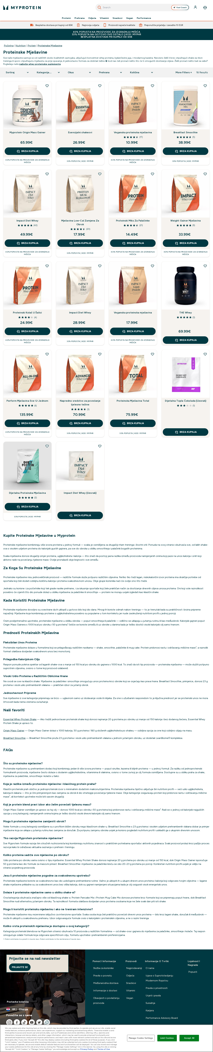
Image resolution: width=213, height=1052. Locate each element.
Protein (32, 45)
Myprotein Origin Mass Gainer (28, 132)
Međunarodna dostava (105, 983)
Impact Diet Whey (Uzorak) (80, 493)
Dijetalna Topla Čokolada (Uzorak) (185, 400)
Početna (9, 45)
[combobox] (142, 7)
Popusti (192, 971)
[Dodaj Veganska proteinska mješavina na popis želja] (152, 86)
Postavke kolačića (18, 1001)
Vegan (129, 18)
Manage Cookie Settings (141, 1038)
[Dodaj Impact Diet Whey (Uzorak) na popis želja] (100, 446)
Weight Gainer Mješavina (185, 220)
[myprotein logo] (22, 7)
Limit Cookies (167, 1038)
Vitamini (104, 18)
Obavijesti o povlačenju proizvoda (106, 1000)
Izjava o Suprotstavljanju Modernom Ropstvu (159, 978)
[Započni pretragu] (99, 7)
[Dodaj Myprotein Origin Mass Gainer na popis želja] (47, 86)
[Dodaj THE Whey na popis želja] (205, 266)
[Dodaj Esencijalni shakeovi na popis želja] (100, 86)
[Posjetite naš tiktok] (24, 1022)
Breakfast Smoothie (186, 132)
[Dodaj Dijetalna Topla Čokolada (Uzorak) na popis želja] (205, 354)
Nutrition (20, 45)
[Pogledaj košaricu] (205, 7)
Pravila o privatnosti (156, 988)
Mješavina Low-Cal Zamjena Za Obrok (80, 222)
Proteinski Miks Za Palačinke (133, 220)
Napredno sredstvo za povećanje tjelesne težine (80, 402)
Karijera (150, 1010)
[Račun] (195, 7)
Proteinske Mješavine (50, 45)
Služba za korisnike (103, 968)
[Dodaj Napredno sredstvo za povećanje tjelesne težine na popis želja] (100, 354)
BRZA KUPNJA (29, 151)
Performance (144, 18)
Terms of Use (103, 1049)
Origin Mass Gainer (13, 730)
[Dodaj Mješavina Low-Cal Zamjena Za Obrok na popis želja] (100, 174)
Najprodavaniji (134, 968)
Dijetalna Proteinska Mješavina (27, 493)
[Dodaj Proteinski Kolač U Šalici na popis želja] (47, 266)
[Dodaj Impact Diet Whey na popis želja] (47, 174)
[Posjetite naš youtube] (32, 1022)
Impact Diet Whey (27, 220)
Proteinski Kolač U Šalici (27, 312)
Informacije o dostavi (105, 990)
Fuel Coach (182, 7)
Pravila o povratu (102, 975)
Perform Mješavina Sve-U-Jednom (27, 400)
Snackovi (117, 18)
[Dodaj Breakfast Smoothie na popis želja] (205, 86)
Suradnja (150, 1003)
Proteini (66, 18)
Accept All (189, 1038)
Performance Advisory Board (162, 1018)
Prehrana (80, 18)
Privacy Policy (86, 1049)
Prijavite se (20, 967)
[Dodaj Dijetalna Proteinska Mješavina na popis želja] (47, 446)
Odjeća (92, 18)
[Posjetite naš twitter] (39, 1022)
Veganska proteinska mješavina (133, 132)
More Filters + (184, 72)
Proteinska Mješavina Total (133, 400)
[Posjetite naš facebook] (17, 1022)
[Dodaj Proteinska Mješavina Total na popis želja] (152, 354)
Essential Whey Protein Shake (19, 719)
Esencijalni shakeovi (80, 132)
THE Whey (185, 312)
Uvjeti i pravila (153, 995)
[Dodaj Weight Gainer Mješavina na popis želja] (205, 174)
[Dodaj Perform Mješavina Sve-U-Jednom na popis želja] (47, 354)
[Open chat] (47, 1022)
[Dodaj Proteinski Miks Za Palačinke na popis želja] (152, 174)
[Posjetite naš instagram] (9, 1022)
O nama (150, 968)
